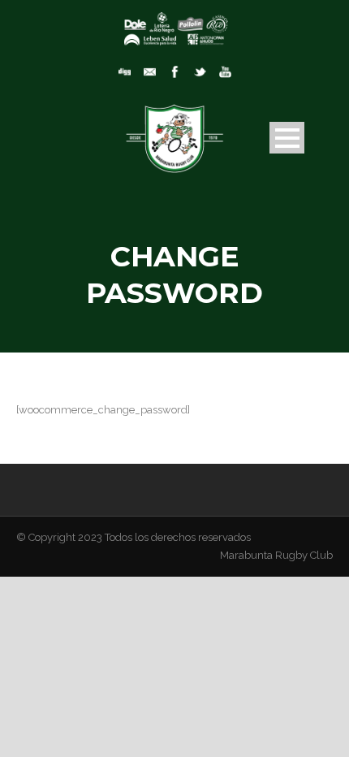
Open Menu (286, 138)
